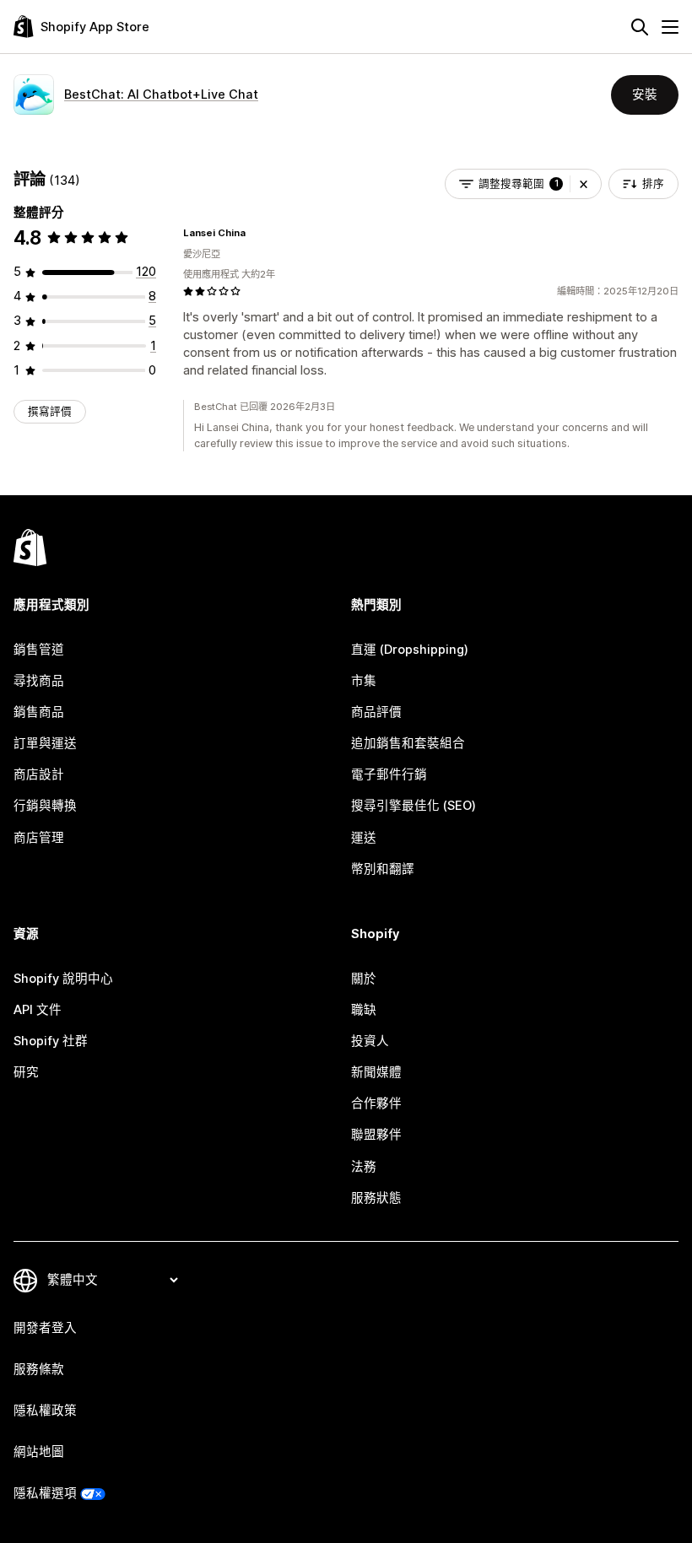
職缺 (363, 1009)
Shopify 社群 (51, 1041)
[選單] (670, 27)
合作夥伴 (376, 1103)
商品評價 (376, 712)
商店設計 (39, 774)
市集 (363, 680)
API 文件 (38, 1009)
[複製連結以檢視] (255, 233)
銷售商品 (39, 712)
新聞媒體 (376, 1072)
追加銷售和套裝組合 (408, 743)
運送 (363, 837)
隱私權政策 (45, 1410)
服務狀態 (376, 1198)
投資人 (370, 1041)
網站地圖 (39, 1451)
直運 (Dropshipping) (409, 649)
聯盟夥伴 (376, 1134)
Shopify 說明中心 (63, 978)
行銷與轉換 (45, 805)
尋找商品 (39, 680)
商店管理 (39, 837)
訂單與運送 (45, 743)
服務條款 (39, 1369)
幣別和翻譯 (382, 869)
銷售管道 (39, 649)
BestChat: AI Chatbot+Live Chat (161, 94)
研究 (26, 1072)
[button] (583, 184)
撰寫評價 (50, 411)
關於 (363, 978)
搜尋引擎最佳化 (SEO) (413, 805)
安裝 (644, 94)
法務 (363, 1166)
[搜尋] (639, 27)
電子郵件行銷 (389, 774)
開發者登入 (45, 1327)
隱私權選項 (45, 1493)
